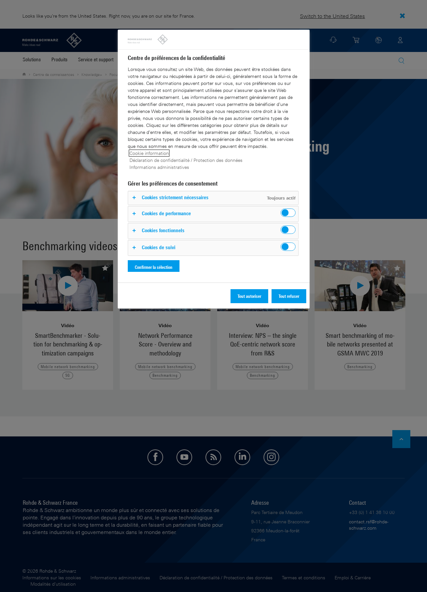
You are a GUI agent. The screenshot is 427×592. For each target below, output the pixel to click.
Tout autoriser (249, 296)
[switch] (288, 213)
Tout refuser (289, 296)
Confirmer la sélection (153, 267)
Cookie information (149, 153)
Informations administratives (159, 167)
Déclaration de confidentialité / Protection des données (186, 160)
